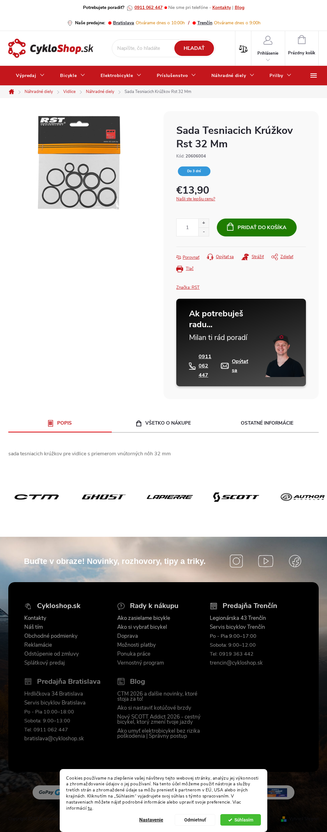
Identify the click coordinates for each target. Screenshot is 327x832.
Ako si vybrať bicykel (142, 627)
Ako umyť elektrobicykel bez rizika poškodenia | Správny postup (158, 733)
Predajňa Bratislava (69, 681)
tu (90, 808)
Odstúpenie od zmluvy (51, 654)
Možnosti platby (136, 645)
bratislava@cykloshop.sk (54, 738)
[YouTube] (265, 561)
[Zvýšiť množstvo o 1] (203, 223)
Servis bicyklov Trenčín (237, 627)
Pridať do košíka (262, 227)
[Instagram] (236, 561)
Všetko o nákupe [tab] (168, 423)
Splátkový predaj (44, 663)
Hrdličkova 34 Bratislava (53, 694)
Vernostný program (140, 663)
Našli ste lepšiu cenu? (195, 199)
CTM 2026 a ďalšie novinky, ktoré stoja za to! (157, 696)
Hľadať (194, 48)
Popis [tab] (64, 423)
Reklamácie (38, 645)
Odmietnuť (195, 819)
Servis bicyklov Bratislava (55, 702)
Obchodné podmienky (51, 636)
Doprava (127, 636)
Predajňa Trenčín (250, 606)
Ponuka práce (133, 654)
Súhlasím (243, 819)
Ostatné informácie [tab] (267, 423)
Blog (239, 7)
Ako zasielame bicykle (143, 618)
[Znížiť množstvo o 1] (203, 231)
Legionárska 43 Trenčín (238, 618)
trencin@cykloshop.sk (236, 663)
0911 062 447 (148, 7)
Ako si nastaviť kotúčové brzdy (154, 708)
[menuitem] (30, 76)
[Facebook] (295, 561)
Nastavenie (151, 820)
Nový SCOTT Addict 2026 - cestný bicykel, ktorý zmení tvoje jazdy (159, 719)
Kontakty (221, 7)
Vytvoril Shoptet (304, 819)
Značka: (188, 287)
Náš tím (33, 627)
